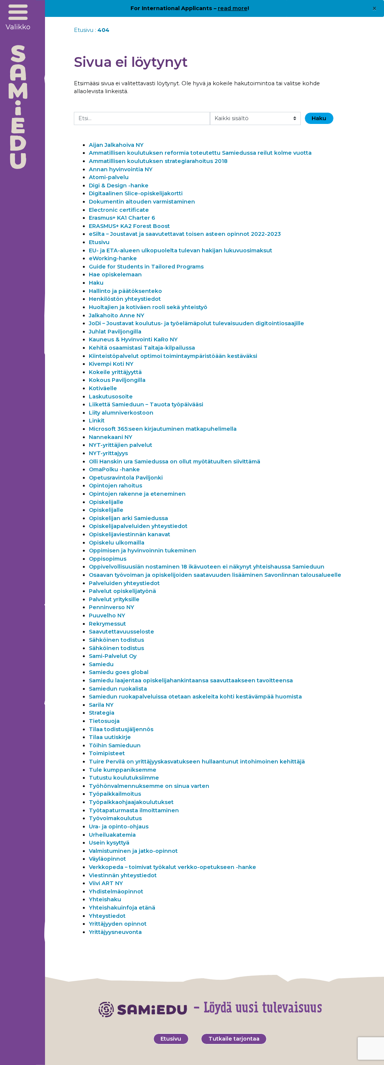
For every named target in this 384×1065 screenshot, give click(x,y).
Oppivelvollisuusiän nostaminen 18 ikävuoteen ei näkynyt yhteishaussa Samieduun (206, 566)
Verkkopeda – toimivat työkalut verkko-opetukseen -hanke (172, 867)
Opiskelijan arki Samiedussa (128, 518)
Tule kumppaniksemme (122, 769)
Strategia (101, 712)
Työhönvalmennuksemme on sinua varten (149, 786)
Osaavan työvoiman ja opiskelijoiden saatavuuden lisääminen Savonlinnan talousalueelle (215, 575)
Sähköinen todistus (116, 640)
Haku (96, 282)
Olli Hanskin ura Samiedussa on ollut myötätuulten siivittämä (174, 461)
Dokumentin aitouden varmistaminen (142, 201)
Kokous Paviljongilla (117, 380)
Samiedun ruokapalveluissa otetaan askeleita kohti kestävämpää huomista (195, 696)
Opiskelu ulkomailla (116, 542)
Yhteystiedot (108, 916)
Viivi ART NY (106, 883)
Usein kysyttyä (109, 842)
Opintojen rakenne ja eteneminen (137, 493)
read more (233, 8)
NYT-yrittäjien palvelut (120, 445)
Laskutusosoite (111, 396)
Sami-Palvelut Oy (112, 656)
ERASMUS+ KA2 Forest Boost (129, 226)
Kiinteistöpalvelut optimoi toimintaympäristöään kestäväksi (173, 356)
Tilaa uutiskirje (110, 737)
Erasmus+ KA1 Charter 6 (122, 217)
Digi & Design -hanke (118, 185)
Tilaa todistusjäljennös (121, 729)
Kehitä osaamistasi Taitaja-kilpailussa (142, 347)
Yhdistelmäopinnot (116, 891)
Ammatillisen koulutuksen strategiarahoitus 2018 (158, 161)
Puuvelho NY (107, 615)
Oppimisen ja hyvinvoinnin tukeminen (142, 550)
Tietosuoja (104, 721)
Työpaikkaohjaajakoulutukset (131, 802)
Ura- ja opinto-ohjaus (118, 826)
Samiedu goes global (118, 672)
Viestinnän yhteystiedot (123, 875)
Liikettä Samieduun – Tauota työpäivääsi (146, 404)
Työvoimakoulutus (115, 818)
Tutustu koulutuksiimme (124, 777)
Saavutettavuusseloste (121, 631)
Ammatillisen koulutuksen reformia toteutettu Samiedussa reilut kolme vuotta (200, 152)
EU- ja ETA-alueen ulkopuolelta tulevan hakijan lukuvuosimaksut (180, 250)
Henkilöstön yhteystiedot (125, 299)
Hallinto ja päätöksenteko (125, 291)
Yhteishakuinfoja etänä (122, 907)
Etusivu (83, 30)
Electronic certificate (119, 210)
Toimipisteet (107, 753)
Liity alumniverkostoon (121, 412)
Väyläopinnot (107, 858)
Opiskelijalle (106, 502)
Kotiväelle (103, 388)
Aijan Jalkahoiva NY (116, 145)
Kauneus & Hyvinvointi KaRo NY (133, 339)
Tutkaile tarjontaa (234, 1038)
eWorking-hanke (113, 258)
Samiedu (101, 664)
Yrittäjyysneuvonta (115, 932)
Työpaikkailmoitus (115, 793)
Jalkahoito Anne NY (116, 315)
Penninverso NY (111, 607)
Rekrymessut (107, 623)
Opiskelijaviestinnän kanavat (129, 534)
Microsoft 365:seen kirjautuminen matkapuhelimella (163, 428)
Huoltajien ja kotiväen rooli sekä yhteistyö (149, 307)
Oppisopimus (107, 558)
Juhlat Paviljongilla (115, 331)
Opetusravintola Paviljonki (126, 477)
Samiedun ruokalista (118, 688)
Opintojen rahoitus (115, 485)
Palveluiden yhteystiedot (124, 583)
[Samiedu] (18, 107)
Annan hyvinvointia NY (121, 169)
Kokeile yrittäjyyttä (115, 372)
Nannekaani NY (110, 437)
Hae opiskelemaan (115, 274)
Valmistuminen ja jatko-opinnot (133, 851)
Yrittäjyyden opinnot (118, 923)
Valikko (18, 27)
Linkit (97, 420)
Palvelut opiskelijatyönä (122, 591)
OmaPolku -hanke (114, 469)
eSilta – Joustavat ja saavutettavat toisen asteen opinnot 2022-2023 (185, 234)
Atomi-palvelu (109, 177)
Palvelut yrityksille (114, 599)
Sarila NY (101, 704)
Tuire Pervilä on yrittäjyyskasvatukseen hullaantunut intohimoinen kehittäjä (197, 761)
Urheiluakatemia (112, 834)
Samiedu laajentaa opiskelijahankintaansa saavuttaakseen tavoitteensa (191, 680)
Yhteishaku (105, 899)
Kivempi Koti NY (111, 364)
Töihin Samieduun (115, 745)
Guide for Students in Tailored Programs (146, 266)
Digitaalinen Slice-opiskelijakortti (136, 193)
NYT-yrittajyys (108, 453)
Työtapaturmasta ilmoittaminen (134, 810)
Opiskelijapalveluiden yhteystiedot (138, 526)
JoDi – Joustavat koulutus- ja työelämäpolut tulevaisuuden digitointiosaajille (196, 323)
